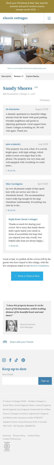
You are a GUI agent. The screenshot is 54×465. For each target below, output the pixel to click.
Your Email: (8, 374)
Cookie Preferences (12, 439)
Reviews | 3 (18, 76)
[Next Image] (49, 41)
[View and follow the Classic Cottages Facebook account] (10, 361)
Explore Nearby (32, 76)
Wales (32, 405)
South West (8, 405)
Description (6, 76)
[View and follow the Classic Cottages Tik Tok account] (16, 361)
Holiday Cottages (36, 401)
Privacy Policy (19, 435)
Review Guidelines (39, 265)
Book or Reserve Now (28, 276)
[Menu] (49, 18)
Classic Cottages (13, 401)
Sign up (45, 381)
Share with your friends (21, 342)
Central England (43, 405)
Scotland (34, 409)
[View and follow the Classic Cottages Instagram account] (4, 361)
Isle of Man (45, 409)
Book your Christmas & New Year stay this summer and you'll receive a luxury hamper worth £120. (27, 6)
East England (23, 409)
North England (9, 409)
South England (21, 405)
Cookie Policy (33, 435)
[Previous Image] (5, 41)
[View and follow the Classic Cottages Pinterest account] (23, 361)
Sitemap (7, 435)
